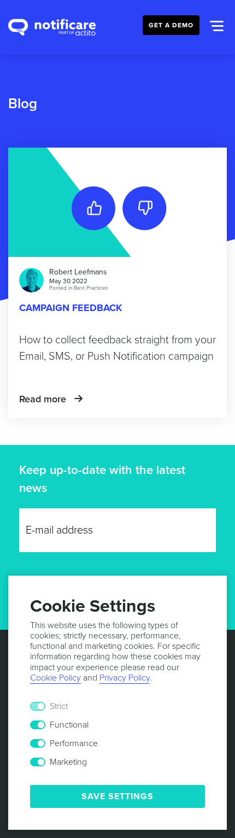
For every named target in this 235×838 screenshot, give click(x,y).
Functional (69, 724)
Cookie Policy (55, 677)
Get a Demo (171, 25)
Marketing (68, 762)
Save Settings (117, 796)
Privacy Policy (124, 677)
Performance (74, 743)
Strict (59, 706)
